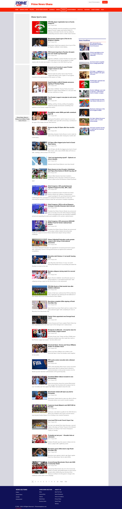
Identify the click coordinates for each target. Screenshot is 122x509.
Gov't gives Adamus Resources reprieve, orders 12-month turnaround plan (97, 120)
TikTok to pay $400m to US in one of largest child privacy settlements (97, 54)
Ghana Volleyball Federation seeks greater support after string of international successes (61, 241)
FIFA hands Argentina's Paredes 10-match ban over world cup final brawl (97, 129)
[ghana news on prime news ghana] (21, 4)
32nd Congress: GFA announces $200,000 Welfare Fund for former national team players (61, 222)
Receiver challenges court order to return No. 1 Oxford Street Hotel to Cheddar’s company (97, 92)
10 (57, 481)
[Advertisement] (22, 39)
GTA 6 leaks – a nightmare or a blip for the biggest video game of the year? (97, 73)
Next (61, 481)
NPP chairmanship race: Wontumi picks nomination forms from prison (96, 45)
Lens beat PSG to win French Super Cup (60, 420)
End (66, 481)
